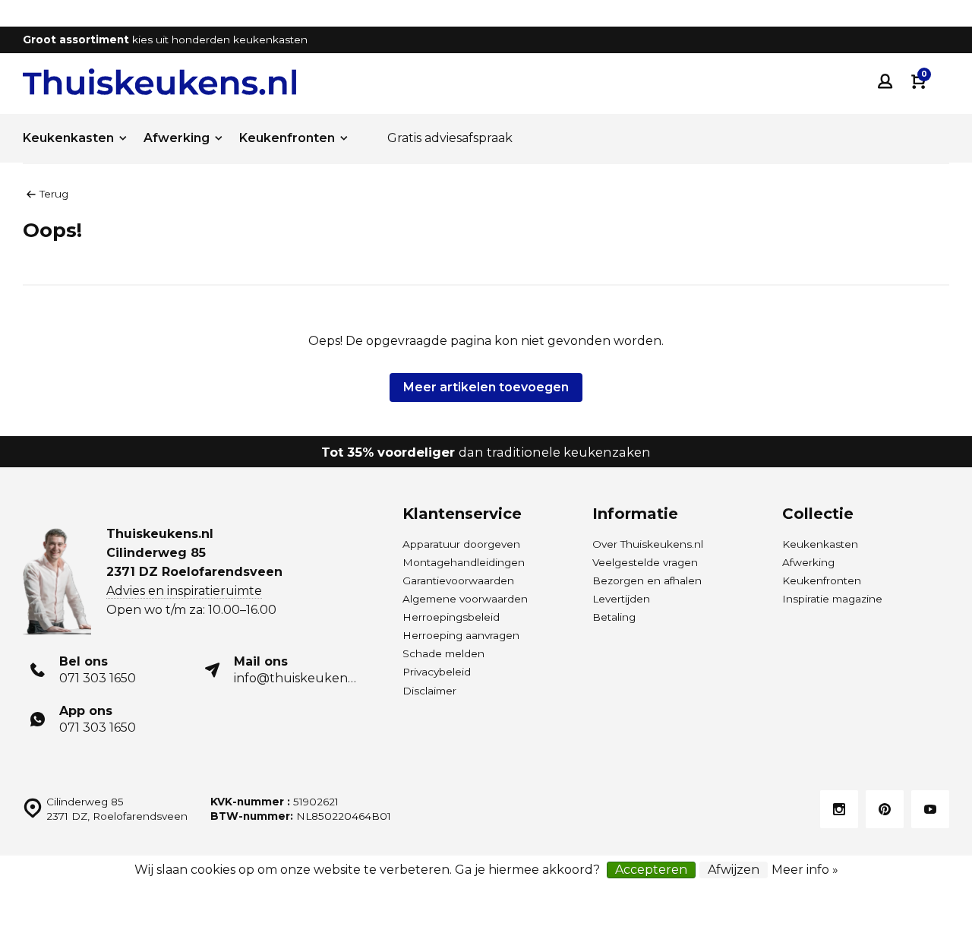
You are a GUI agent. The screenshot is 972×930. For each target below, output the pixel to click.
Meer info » (805, 869)
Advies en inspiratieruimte (184, 591)
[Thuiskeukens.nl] (159, 82)
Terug (53, 194)
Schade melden (443, 653)
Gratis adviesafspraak (450, 138)
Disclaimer (429, 691)
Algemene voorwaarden (465, 599)
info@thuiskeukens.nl (301, 678)
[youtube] (930, 809)
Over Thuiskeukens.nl (647, 544)
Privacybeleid (436, 672)
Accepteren (651, 869)
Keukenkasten (68, 138)
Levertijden (621, 599)
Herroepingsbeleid (451, 617)
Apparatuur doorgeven (461, 544)
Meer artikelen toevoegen (486, 387)
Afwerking (177, 138)
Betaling (614, 617)
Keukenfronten (287, 138)
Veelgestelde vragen (645, 562)
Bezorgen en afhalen (647, 580)
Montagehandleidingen (463, 562)
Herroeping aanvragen (460, 635)
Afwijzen (733, 869)
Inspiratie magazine (832, 599)
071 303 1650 (97, 678)
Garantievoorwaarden (458, 580)
